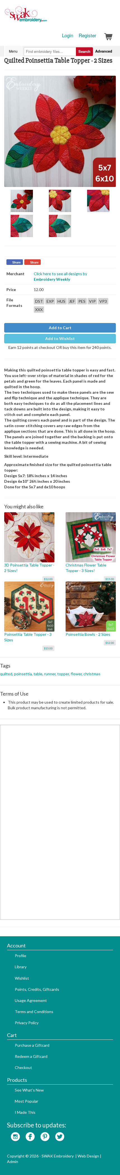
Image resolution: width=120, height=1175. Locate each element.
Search (84, 51)
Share (16, 262)
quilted (6, 673)
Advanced (103, 51)
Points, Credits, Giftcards (37, 989)
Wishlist (22, 978)
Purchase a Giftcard (32, 1045)
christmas (91, 673)
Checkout (23, 1067)
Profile (20, 955)
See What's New (29, 1090)
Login (67, 35)
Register (87, 35)
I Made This (25, 1112)
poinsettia (23, 673)
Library (21, 966)
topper (63, 673)
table (37, 673)
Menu (13, 51)
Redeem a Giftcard (31, 1056)
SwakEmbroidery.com (46, 17)
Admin (12, 1161)
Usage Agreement (31, 1000)
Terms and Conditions (34, 1011)
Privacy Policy (27, 1022)
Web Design (88, 1156)
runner (50, 673)
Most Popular (26, 1101)
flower (76, 673)
